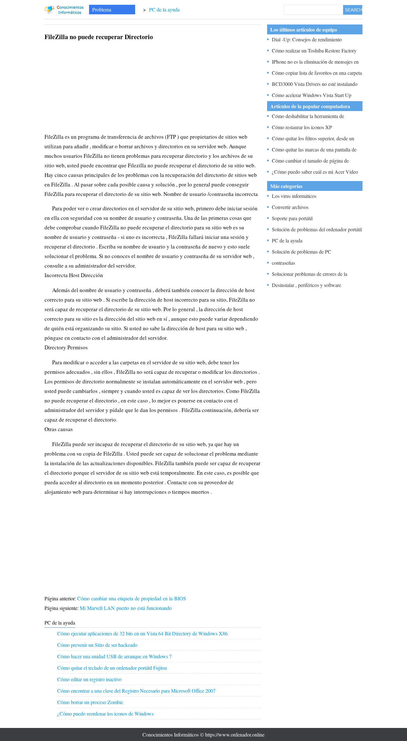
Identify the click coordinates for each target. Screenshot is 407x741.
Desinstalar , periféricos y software (306, 285)
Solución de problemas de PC (301, 251)
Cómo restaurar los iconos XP (302, 127)
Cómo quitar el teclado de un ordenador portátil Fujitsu (112, 667)
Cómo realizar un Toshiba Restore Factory (314, 50)
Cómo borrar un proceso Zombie (90, 702)
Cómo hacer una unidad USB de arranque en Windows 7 (114, 656)
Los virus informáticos (294, 195)
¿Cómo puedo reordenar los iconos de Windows (105, 713)
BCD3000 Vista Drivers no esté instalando (314, 83)
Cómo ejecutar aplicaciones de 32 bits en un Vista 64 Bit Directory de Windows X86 (142, 633)
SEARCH (353, 10)
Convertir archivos (290, 207)
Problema (101, 9)
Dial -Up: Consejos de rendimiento (307, 39)
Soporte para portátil (292, 218)
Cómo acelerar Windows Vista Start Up (311, 95)
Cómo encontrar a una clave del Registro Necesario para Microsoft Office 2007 (136, 690)
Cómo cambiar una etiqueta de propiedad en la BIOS (132, 598)
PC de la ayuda (164, 9)
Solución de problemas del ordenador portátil (317, 229)
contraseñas (283, 262)
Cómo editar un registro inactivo (89, 679)
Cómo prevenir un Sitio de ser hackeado (97, 644)
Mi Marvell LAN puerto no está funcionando (126, 608)
